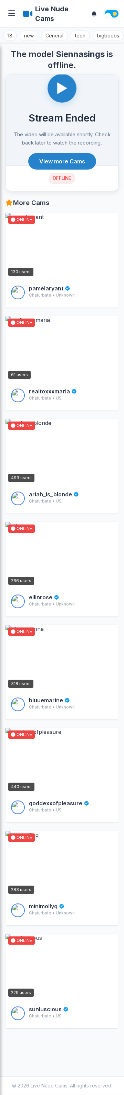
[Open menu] (12, 14)
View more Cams (62, 161)
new (29, 35)
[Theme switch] (111, 14)
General (54, 35)
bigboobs (108, 35)
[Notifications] (94, 14)
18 (10, 35)
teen (80, 35)
